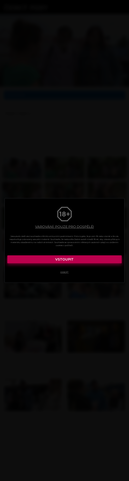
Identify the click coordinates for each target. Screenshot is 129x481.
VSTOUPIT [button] (64, 259)
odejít (64, 272)
